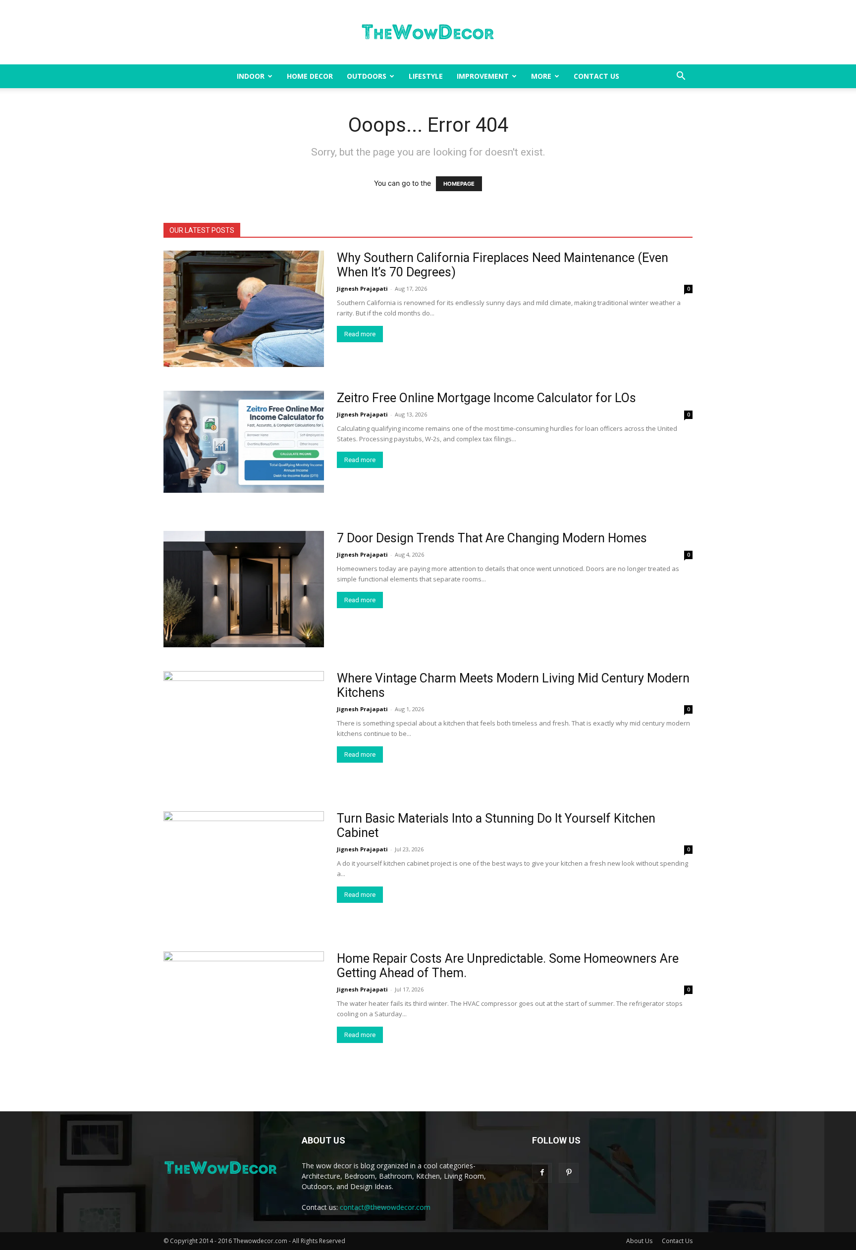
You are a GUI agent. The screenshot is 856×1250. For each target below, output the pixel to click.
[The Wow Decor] (428, 32)
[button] (681, 77)
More (541, 76)
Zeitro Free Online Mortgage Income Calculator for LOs (486, 398)
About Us (639, 1241)
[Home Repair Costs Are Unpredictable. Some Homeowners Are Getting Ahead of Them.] (243, 1009)
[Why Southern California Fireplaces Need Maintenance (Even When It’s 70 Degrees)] (243, 309)
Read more (359, 334)
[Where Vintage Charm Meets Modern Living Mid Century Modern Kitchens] (243, 729)
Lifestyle (426, 76)
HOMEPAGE (459, 183)
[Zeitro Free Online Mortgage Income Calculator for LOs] (243, 442)
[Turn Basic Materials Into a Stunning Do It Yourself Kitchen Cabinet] (243, 869)
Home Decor (310, 76)
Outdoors (366, 76)
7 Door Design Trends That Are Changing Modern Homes (492, 538)
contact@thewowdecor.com (385, 1207)
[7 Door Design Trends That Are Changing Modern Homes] (243, 589)
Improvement (483, 76)
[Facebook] (542, 1173)
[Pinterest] (569, 1173)
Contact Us (596, 76)
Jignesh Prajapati (362, 288)
